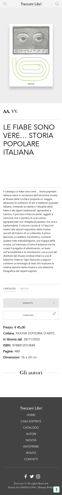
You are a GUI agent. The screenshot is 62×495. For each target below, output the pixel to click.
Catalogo (31, 428)
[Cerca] (57, 4)
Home (31, 415)
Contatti (31, 459)
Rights (31, 453)
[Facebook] (25, 477)
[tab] (11, 289)
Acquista (28, 303)
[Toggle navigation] (5, 3)
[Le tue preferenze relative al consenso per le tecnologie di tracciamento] (56, 489)
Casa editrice (31, 421)
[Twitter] (31, 477)
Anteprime (31, 447)
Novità (31, 440)
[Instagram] (37, 477)
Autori (31, 434)
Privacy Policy (46, 487)
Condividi (28, 315)
